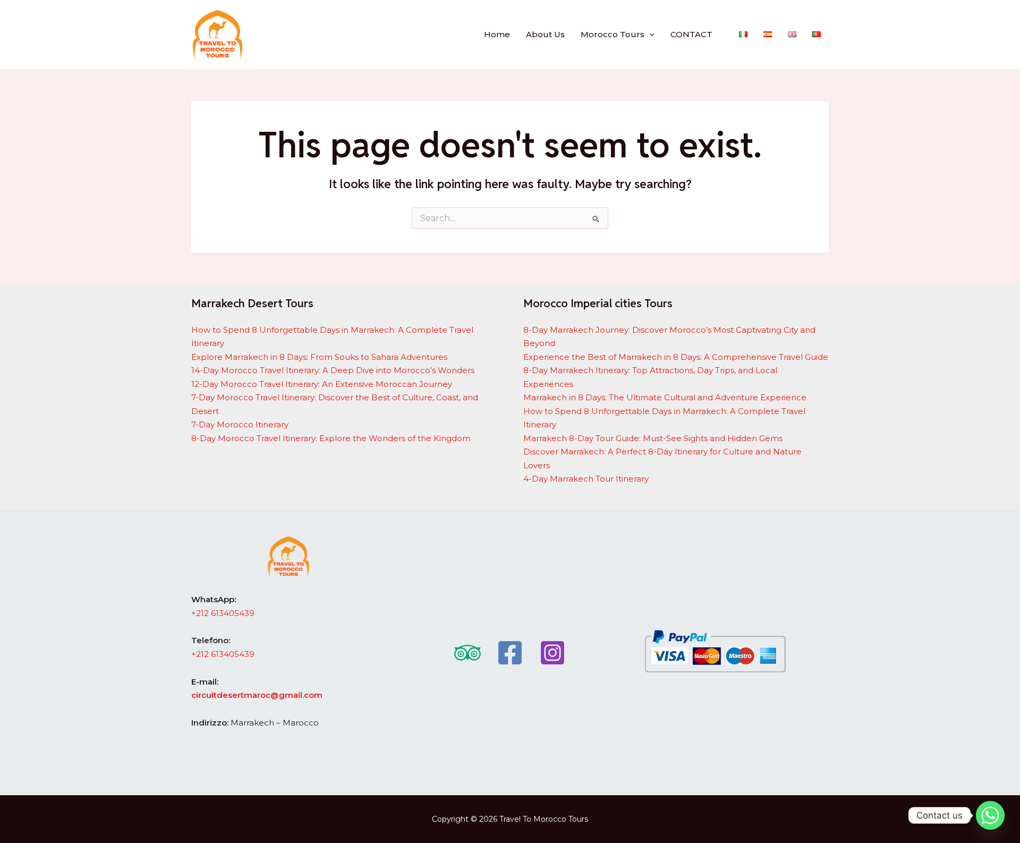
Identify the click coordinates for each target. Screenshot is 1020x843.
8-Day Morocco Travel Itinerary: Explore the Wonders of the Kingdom (331, 438)
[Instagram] (552, 652)
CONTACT (691, 34)
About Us (545, 34)
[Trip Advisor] (467, 652)
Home (497, 34)
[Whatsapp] (990, 815)
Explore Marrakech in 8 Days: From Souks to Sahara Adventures (319, 357)
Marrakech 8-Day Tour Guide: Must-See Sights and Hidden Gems (653, 438)
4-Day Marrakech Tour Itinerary (586, 479)
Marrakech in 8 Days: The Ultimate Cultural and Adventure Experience (664, 397)
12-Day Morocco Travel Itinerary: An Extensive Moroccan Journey (321, 384)
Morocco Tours (612, 34)
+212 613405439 (222, 613)
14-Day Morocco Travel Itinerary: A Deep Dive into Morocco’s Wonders (332, 370)
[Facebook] (510, 652)
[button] (649, 34)
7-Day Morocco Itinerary (239, 424)
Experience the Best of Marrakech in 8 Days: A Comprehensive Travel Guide (675, 357)
